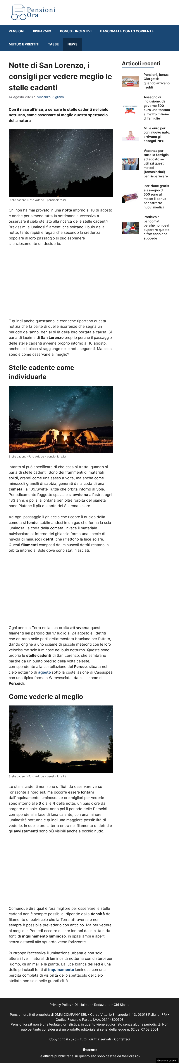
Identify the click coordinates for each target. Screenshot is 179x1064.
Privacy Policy (60, 1005)
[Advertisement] (61, 282)
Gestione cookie (167, 1060)
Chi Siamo (121, 1005)
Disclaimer (82, 1005)
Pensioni (16, 31)
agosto (44, 672)
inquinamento (61, 969)
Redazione (102, 1005)
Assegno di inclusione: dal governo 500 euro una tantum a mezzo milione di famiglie (157, 108)
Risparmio (42, 31)
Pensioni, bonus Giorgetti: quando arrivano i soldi (157, 81)
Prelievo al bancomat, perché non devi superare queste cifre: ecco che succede (157, 227)
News (72, 44)
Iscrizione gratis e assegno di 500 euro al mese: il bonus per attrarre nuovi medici (156, 196)
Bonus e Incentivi (75, 31)
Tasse (53, 44)
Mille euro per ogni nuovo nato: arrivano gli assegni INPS (157, 134)
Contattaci (122, 1039)
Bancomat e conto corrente (127, 31)
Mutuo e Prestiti (24, 44)
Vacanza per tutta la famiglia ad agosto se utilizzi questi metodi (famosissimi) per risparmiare (156, 163)
